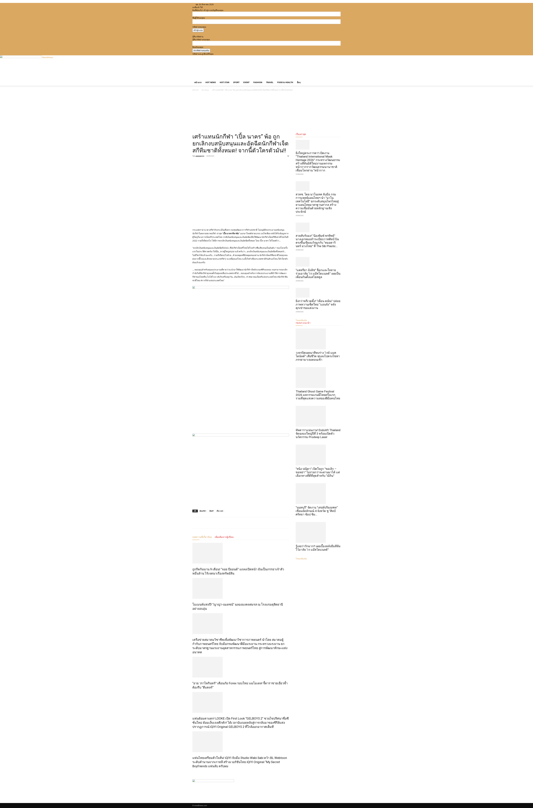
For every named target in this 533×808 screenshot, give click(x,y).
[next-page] (194, 772)
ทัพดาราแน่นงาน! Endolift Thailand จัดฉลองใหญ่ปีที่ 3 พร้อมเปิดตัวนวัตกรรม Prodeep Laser (318, 433)
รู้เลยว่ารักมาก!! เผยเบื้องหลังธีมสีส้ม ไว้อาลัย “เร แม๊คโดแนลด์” (318, 548)
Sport (236, 82)
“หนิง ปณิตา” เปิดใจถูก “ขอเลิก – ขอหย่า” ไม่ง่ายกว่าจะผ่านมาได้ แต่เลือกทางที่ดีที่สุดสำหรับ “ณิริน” (318, 472)
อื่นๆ (299, 82)
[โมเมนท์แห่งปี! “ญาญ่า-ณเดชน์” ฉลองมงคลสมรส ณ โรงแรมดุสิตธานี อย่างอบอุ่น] (240, 588)
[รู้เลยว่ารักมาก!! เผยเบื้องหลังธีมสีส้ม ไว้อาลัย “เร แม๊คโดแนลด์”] (318, 532)
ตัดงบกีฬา (203, 511)
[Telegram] (214, 162)
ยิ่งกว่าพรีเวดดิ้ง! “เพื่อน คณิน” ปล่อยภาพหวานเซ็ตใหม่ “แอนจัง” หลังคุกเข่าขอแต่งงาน (318, 304)
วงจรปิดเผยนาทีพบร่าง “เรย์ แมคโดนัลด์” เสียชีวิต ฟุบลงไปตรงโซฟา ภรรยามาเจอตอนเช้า (318, 356)
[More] (221, 162)
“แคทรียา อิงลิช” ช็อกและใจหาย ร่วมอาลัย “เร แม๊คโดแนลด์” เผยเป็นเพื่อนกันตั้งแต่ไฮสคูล (318, 273)
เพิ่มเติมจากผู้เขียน (224, 537)
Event (246, 82)
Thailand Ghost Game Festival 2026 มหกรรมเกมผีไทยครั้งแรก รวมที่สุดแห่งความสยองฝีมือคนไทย (318, 395)
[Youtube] (227, 4)
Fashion (257, 82)
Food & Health (285, 82)
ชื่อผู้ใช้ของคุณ (198, 18)
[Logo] (192, 77)
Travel (269, 82)
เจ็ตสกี (211, 511)
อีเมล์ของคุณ (197, 47)
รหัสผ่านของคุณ (199, 27)
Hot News (210, 82)
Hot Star (224, 82)
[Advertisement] (266, 112)
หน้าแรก (198, 82)
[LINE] (208, 162)
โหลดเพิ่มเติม (301, 558)
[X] (225, 4)
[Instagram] (223, 4)
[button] (337, 79)
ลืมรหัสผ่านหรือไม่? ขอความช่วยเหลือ (208, 33)
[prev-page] (193, 772)
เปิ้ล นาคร (220, 511)
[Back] (232, 4)
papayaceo (200, 156)
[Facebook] (221, 4)
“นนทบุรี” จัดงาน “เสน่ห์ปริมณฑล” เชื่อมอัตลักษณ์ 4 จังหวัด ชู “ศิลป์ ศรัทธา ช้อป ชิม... (317, 511)
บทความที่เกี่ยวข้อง (202, 537)
